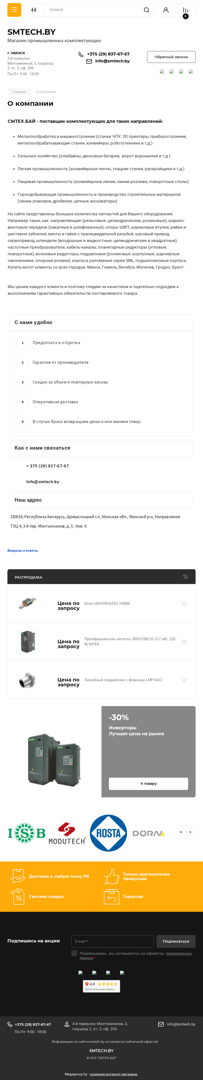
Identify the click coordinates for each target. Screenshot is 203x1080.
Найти (146, 10)
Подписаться (176, 941)
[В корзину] (183, 603)
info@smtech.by (112, 60)
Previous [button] (181, 832)
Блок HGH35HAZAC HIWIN (107, 603)
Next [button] (191, 832)
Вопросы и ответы (22, 550)
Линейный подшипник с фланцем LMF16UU (123, 680)
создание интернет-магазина (113, 1074)
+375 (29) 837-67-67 (108, 54)
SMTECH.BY (31, 32)
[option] (27, 834)
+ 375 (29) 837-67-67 (47, 466)
